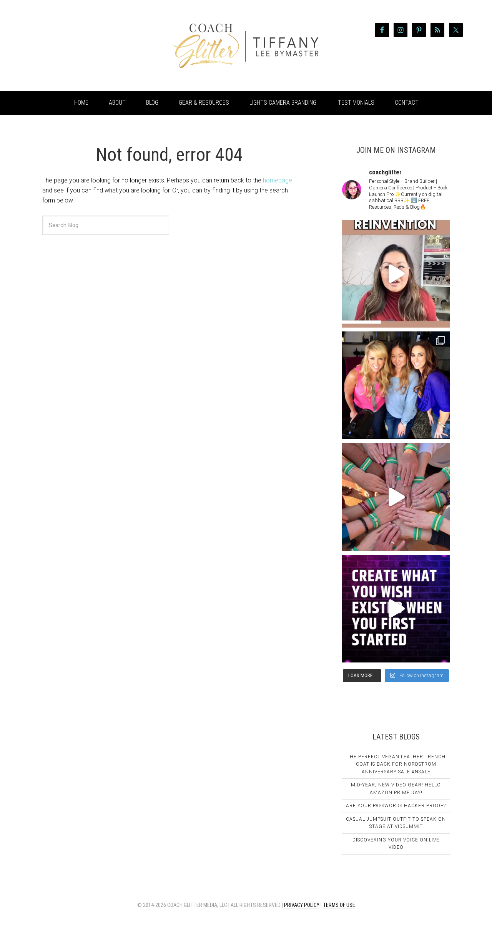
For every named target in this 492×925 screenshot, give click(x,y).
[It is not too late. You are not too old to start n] (396, 385)
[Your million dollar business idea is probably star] (396, 608)
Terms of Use (339, 905)
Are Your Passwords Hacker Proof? (396, 805)
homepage (277, 180)
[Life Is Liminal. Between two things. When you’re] (396, 497)
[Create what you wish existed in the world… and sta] (396, 274)
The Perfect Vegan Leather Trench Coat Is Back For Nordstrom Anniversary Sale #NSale (396, 764)
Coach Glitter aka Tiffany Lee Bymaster (88, 45)
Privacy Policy (301, 905)
